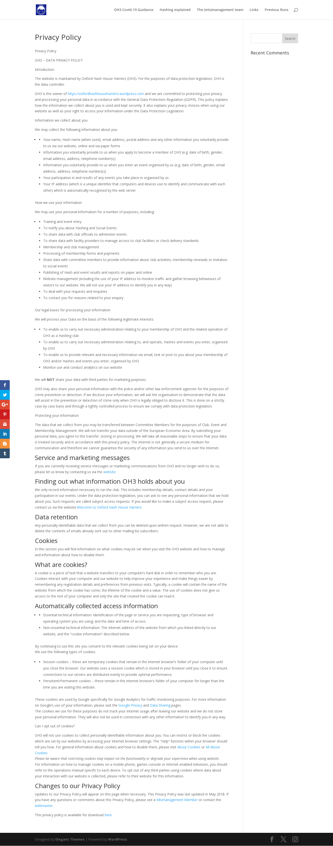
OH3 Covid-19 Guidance (133, 10)
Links (254, 10)
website (109, 472)
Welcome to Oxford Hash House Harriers (109, 507)
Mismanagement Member (177, 799)
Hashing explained (175, 10)
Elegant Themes (69, 839)
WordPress (117, 839)
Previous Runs (276, 10)
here (108, 815)
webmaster (44, 805)
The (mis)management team (220, 10)
